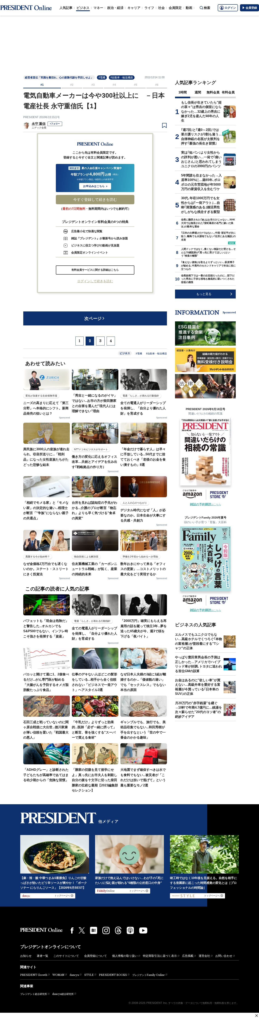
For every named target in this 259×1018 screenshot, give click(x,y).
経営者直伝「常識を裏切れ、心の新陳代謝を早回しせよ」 (59, 77)
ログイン (230, 7)
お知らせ (26, 955)
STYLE (89, 974)
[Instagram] (106, 930)
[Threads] (118, 930)
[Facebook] (72, 930)
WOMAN (58, 974)
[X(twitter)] (82, 930)
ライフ (149, 8)
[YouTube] (143, 930)
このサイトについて (66, 955)
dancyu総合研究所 (63, 994)
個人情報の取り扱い (125, 955)
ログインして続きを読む (95, 281)
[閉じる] (256, 1015)
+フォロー (55, 123)
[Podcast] (130, 930)
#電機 (102, 77)
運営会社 (204, 955)
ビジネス (82, 8)
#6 (156, 84)
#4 (114, 84)
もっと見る (203, 294)
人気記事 (65, 8)
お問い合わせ (223, 955)
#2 (71, 84)
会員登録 (251, 7)
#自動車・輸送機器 (121, 77)
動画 (189, 8)
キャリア (133, 8)
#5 (135, 84)
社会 (161, 8)
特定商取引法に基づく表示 (160, 955)
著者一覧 (42, 955)
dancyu (74, 974)
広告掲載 (187, 955)
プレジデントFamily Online (148, 974)
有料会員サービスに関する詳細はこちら (95, 269)
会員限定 (175, 8)
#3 (93, 84)
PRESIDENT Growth (33, 974)
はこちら (205, 504)
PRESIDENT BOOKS (113, 974)
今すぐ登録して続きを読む (95, 200)
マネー (98, 8)
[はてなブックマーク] (93, 930)
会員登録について (95, 955)
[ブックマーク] (164, 125)
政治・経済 (115, 8)
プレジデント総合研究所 (33, 994)
